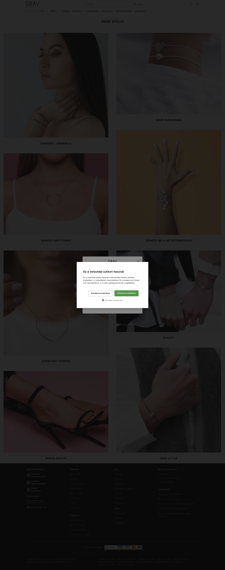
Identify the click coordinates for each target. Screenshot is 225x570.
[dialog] (112, 285)
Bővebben (87, 285)
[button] (112, 300)
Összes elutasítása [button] (100, 293)
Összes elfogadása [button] (126, 293)
